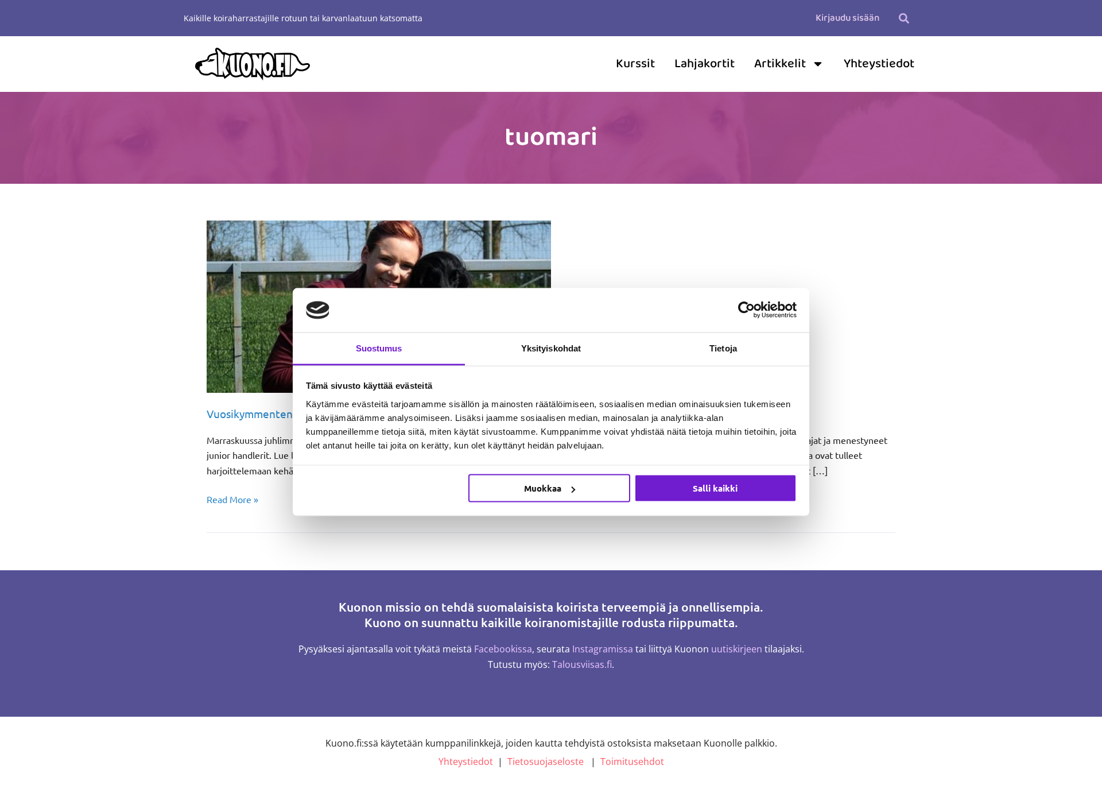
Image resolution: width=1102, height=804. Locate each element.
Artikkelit (780, 63)
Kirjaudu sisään (847, 18)
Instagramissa (602, 649)
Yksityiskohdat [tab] (551, 348)
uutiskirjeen (736, 649)
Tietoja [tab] (723, 348)
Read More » (232, 498)
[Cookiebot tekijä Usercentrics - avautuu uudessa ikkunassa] (746, 310)
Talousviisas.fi (582, 664)
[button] (903, 18)
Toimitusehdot (632, 761)
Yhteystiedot (879, 63)
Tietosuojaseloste (545, 761)
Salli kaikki (715, 488)
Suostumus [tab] (379, 348)
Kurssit (635, 63)
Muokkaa (542, 488)
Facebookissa (503, 649)
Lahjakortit (704, 63)
